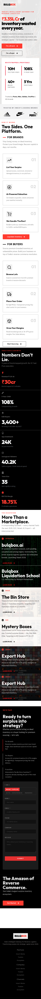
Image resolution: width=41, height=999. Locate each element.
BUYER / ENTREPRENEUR (14, 793)
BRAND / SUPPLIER (12, 789)
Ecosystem (20, 960)
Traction (20, 957)
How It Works (20, 954)
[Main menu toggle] (36, 4)
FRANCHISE (28, 793)
